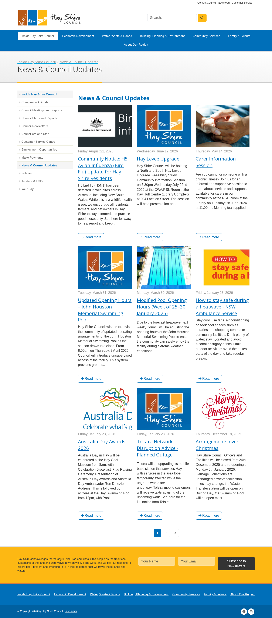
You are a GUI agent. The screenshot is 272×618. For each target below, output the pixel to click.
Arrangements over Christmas (217, 444)
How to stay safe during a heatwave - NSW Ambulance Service (222, 306)
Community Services (206, 36)
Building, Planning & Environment (162, 36)
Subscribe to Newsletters (236, 563)
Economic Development (78, 36)
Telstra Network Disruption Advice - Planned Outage (157, 448)
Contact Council (206, 2)
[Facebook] (244, 611)
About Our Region (136, 44)
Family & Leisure (239, 36)
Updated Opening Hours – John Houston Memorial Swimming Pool (105, 310)
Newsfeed (224, 2)
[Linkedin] (251, 611)
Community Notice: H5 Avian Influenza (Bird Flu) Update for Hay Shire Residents (103, 168)
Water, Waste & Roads (117, 36)
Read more (92, 237)
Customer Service (242, 2)
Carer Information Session (216, 161)
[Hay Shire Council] (49, 18)
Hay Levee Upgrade (158, 158)
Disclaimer (71, 611)
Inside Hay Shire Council (37, 36)
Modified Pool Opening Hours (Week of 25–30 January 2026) (162, 306)
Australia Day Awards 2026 (101, 444)
